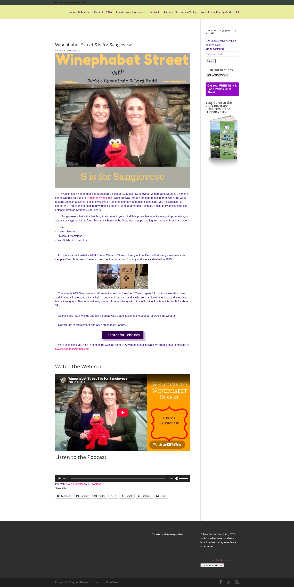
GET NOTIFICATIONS (217, 75)
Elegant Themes (79, 582)
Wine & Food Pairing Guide (216, 12)
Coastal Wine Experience (130, 12)
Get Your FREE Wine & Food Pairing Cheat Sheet (222, 89)
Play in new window (76, 483)
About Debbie (78, 12)
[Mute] (176, 478)
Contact (154, 12)
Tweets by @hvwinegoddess (167, 534)
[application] (122, 478)
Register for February (122, 335)
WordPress (112, 582)
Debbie (62, 50)
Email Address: (215, 48)
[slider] (184, 478)
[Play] (59, 478)
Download (95, 483)
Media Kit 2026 (103, 12)
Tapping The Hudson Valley (180, 12)
